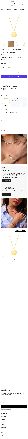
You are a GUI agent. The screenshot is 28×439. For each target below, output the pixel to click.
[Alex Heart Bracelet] (6, 102)
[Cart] (26, 3)
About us (4, 130)
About (2, 432)
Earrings (3, 419)
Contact (3, 435)
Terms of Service (6, 409)
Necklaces (3, 422)
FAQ (2, 120)
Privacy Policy (24, 408)
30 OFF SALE (8, 49)
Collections (4, 427)
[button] (5, 3)
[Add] (21, 104)
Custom (3, 430)
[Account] (22, 3)
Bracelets (3, 416)
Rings (2, 424)
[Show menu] (2, 3)
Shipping (4, 125)
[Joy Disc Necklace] (14, 245)
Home (2, 49)
